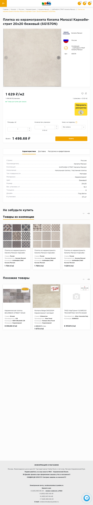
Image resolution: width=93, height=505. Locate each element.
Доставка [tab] (42, 151)
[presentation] (6, 57)
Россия (74, 40)
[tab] (18, 217)
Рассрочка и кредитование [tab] (59, 151)
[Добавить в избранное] (82, 93)
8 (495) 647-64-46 (46, 496)
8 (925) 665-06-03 (37, 491)
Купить (71, 138)
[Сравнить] (85, 93)
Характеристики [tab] (29, 151)
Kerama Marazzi (76, 33)
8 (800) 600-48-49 (46, 493)
